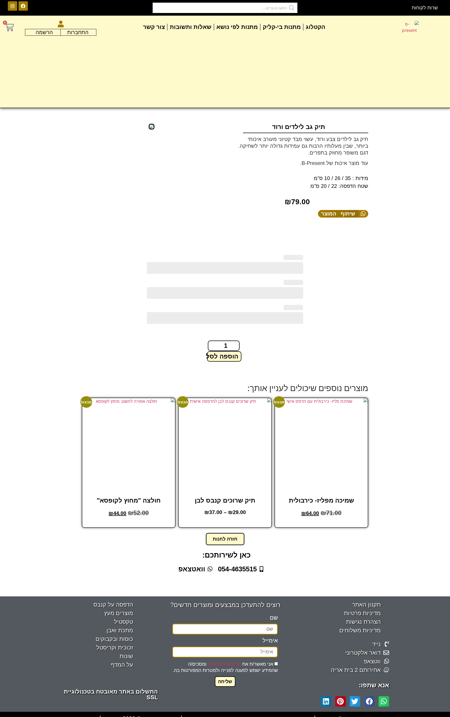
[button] (343, 214)
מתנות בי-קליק (282, 27)
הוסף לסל (321, 524)
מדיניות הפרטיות (224, 663)
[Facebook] (23, 6)
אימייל (270, 641)
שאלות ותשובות (190, 27)
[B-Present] (151, 126)
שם (274, 618)
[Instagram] (12, 6)
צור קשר (154, 27)
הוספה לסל (222, 356)
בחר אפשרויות (128, 524)
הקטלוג (315, 27)
